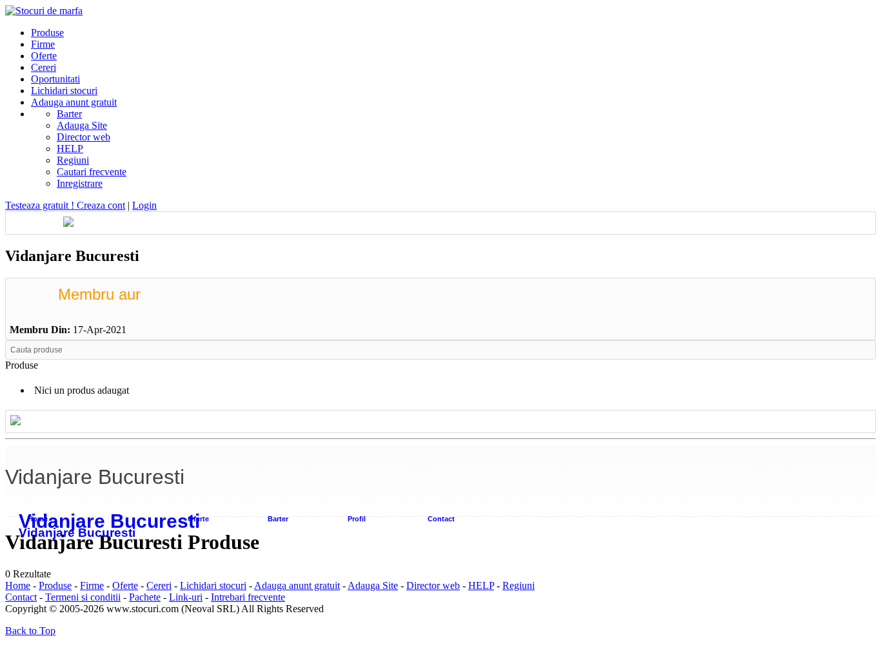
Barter (69, 113)
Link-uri (186, 597)
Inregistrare (80, 183)
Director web (83, 136)
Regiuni (73, 160)
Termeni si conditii (83, 597)
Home (17, 585)
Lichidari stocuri (213, 585)
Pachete (145, 597)
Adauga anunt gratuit (297, 585)
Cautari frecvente (91, 171)
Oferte (198, 519)
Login (144, 205)
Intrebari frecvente (248, 597)
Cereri (159, 585)
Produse (55, 585)
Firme (92, 585)
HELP (70, 148)
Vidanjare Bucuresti (109, 521)
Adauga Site (82, 125)
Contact (441, 519)
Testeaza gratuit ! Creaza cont (65, 205)
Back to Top (30, 630)
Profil (357, 519)
